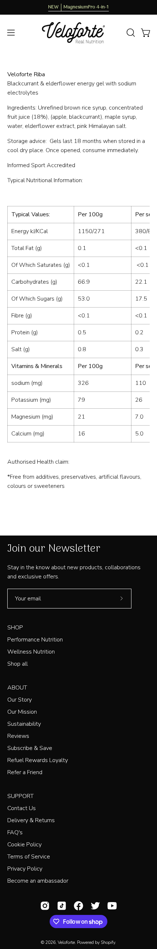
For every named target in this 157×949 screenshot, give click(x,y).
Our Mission (22, 712)
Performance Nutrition (35, 640)
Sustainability (24, 724)
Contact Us (21, 808)
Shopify (108, 942)
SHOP (15, 628)
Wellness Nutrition (31, 652)
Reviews (18, 736)
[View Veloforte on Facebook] (78, 905)
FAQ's (15, 832)
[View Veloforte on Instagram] (44, 905)
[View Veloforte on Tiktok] (61, 905)
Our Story (19, 700)
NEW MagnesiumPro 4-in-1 (78, 7)
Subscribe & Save (29, 748)
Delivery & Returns (31, 820)
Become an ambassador (37, 881)
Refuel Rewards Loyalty (37, 760)
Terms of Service (28, 857)
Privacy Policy (24, 869)
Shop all (17, 664)
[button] (130, 32)
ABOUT (17, 688)
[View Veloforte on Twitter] (95, 905)
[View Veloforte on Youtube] (112, 905)
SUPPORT (20, 796)
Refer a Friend (24, 772)
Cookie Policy (24, 845)
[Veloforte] (78, 32)
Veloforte (66, 942)
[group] (78, 7)
